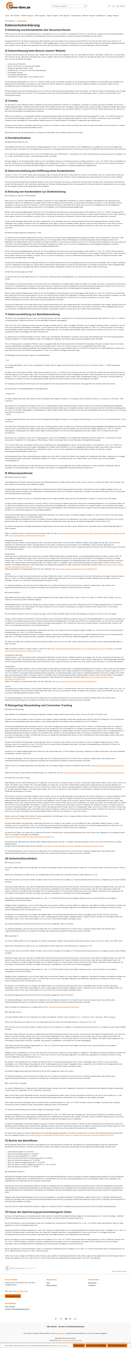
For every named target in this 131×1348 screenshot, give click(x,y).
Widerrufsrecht (52, 1285)
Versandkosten (60, 1333)
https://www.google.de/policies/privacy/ (111, 773)
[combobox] (67, 6)
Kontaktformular (22, 1291)
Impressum (92, 1285)
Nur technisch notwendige (96, 1345)
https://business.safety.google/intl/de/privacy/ (72, 533)
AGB (48, 1283)
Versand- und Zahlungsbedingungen (17, 1309)
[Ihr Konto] (113, 6)
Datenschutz (92, 1283)
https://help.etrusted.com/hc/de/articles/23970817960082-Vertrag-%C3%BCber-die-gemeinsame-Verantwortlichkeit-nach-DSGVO (69, 1135)
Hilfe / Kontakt (10, 1306)
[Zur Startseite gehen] (18, 6)
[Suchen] (85, 6)
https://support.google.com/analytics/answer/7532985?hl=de (76, 569)
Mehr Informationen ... (62, 1345)
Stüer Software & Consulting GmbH (70, 1340)
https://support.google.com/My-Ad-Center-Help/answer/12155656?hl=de (29, 837)
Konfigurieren (79, 1345)
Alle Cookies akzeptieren (117, 1345)
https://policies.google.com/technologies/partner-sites (27, 535)
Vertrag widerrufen (13, 1296)
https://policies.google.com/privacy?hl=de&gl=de (105, 533)
